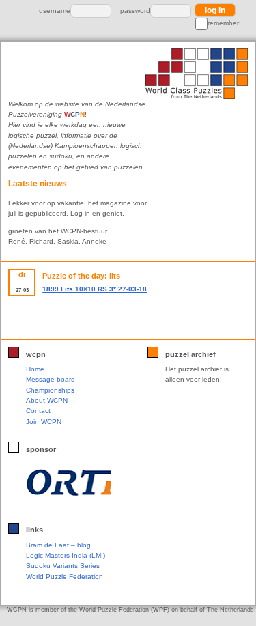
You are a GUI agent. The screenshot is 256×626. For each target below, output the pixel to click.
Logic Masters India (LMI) (65, 555)
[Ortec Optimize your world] (68, 483)
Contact (38, 410)
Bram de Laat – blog (58, 545)
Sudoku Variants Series (63, 565)
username (54, 10)
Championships (50, 390)
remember (223, 23)
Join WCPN (43, 421)
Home (35, 369)
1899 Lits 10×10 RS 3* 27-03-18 (94, 289)
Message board (50, 379)
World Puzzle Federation (64, 576)
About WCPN (47, 400)
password (135, 10)
